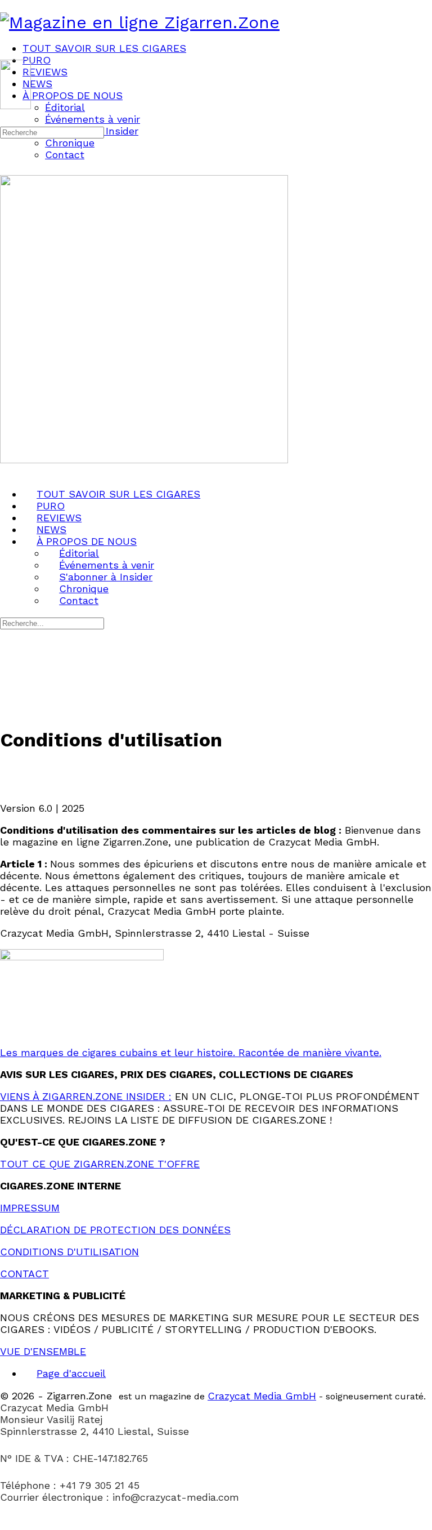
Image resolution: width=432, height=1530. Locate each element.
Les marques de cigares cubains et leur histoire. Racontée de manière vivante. (190, 1052)
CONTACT (24, 1274)
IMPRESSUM (30, 1208)
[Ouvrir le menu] (7, 54)
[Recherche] (7, 119)
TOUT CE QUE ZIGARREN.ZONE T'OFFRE (100, 1164)
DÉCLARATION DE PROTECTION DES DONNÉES (115, 1230)
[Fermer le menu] (7, 471)
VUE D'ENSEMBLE (43, 1351)
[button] (216, 1524)
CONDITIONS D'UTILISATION (69, 1252)
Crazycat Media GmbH (262, 1396)
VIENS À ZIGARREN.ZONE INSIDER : (86, 1096)
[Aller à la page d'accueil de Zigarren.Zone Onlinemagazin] (140, 22)
